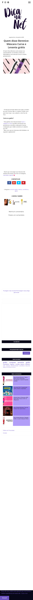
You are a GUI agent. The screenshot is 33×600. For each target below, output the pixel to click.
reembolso (6, 364)
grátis (16, 191)
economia (9, 367)
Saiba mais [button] (24, 593)
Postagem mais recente (9, 291)
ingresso (5, 367)
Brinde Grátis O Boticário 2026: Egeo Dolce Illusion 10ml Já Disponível (21, 398)
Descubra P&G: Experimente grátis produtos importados (20, 388)
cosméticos (25, 189)
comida (17, 364)
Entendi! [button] (4, 598)
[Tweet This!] (19, 182)
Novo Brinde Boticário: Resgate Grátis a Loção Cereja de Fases (21, 418)
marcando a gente (8, 175)
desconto (27, 365)
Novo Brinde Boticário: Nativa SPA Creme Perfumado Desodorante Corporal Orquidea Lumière (21, 379)
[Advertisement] (16, 92)
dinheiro (27, 364)
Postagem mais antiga (24, 291)
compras (12, 362)
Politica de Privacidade (8, 430)
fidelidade (14, 367)
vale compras (6, 365)
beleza (20, 189)
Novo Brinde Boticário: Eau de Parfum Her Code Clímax (21, 408)
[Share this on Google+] (14, 182)
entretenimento (14, 365)
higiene (12, 364)
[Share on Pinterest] (23, 182)
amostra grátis (14, 189)
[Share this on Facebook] (9, 182)
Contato (5, 433)
